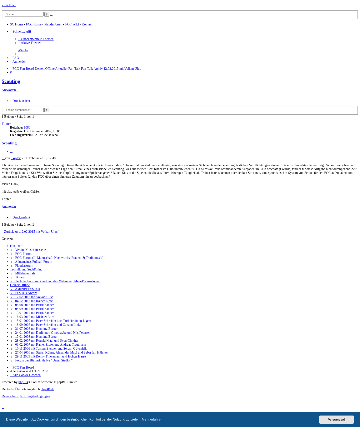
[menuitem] (36, 39)
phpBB (23, 382)
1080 (27, 127)
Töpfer (6, 123)
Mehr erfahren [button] (152, 419)
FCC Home (33, 24)
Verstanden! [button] (336, 419)
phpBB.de (47, 389)
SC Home (16, 24)
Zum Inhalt (9, 5)
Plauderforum (53, 24)
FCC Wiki (72, 24)
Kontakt (87, 24)
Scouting (11, 81)
